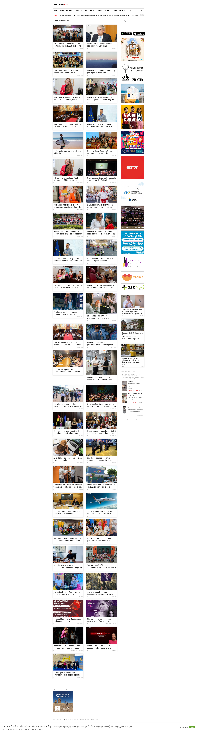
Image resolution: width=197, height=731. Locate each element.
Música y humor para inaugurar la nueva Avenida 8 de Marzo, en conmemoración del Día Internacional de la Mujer (101, 620)
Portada (56, 10)
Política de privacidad (67, 719)
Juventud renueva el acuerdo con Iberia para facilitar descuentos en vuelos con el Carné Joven (100, 513)
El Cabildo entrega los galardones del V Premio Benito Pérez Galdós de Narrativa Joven (67, 286)
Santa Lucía (84, 10)
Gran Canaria (122, 10)
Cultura (100, 10)
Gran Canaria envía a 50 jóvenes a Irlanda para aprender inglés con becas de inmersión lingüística (66, 72)
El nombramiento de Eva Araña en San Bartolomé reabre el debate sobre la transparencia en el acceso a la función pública (132, 336)
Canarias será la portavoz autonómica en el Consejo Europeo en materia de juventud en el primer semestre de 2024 (67, 566)
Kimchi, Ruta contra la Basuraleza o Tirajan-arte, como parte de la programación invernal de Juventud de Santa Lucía (101, 486)
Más (130, 10)
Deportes (107, 10)
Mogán (77, 10)
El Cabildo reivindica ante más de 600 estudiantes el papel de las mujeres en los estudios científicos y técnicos (101, 432)
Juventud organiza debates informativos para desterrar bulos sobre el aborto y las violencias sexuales (100, 593)
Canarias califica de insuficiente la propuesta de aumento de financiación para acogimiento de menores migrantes (66, 513)
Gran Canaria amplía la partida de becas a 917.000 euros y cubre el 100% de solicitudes (66, 98)
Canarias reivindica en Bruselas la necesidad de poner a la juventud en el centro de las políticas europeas (101, 233)
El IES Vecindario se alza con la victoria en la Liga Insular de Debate (67, 344)
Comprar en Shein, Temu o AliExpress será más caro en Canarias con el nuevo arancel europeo (131, 361)
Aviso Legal (75, 719)
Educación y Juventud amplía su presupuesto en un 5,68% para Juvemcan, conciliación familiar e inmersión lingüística (100, 539)
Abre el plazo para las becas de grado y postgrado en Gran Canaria (67, 459)
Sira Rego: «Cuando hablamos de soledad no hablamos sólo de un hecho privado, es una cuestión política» (99, 459)
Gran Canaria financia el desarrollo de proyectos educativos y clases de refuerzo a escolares (67, 206)
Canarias (81, 48)
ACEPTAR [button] (192, 727)
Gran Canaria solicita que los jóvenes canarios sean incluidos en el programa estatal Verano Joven (67, 125)
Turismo (115, 10)
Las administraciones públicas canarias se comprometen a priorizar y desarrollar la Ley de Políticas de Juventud (67, 405)
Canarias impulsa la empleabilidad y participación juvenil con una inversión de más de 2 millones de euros (101, 72)
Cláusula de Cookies (84, 719)
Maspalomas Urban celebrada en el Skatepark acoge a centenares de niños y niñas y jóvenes (67, 647)
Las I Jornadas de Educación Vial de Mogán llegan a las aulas (101, 260)
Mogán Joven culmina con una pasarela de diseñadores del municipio (65, 313)
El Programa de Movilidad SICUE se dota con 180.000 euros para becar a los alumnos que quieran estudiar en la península (67, 179)
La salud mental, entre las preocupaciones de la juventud (99, 317)
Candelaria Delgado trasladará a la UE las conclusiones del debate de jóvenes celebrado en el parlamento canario (100, 286)
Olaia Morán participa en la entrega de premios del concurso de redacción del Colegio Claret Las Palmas (67, 233)
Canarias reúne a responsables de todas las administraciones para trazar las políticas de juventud (66, 432)
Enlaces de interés (94, 719)
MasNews (92, 10)
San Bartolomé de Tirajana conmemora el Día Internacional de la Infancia (101, 566)
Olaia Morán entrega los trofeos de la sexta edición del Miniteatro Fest (101, 179)
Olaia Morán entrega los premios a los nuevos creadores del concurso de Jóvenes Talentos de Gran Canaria (101, 405)
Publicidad (59, 719)
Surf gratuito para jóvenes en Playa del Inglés (67, 152)
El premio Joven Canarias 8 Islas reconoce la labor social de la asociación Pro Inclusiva (99, 152)
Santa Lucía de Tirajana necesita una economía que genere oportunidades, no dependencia (132, 312)
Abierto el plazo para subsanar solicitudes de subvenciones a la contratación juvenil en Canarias (99, 125)
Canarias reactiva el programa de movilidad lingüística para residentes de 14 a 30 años (67, 260)
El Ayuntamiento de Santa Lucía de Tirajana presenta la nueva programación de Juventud (66, 593)
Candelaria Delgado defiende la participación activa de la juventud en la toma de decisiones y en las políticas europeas (67, 371)
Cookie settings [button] (184, 727)
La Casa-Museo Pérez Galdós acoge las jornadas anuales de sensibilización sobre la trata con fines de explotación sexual (67, 620)
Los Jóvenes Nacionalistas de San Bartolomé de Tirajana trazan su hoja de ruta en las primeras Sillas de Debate (67, 45)
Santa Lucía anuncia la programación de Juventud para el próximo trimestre (100, 344)
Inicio (54, 719)
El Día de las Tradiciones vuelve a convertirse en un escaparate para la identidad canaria (101, 206)
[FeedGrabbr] (132, 415)
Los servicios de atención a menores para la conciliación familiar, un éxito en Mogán (67, 539)
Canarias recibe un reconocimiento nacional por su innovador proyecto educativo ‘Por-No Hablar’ (100, 98)
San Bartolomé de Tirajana (66, 10)
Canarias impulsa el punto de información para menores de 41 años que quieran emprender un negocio (99, 378)
